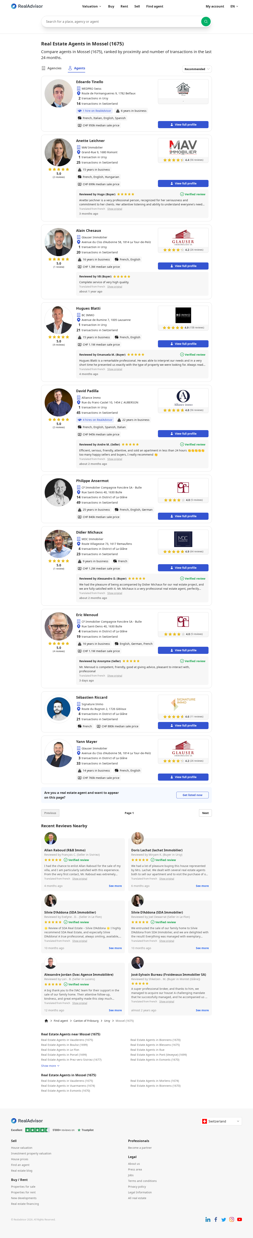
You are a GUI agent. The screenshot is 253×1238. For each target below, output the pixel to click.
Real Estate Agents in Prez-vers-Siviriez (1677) (71, 1059)
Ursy (107, 1021)
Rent (124, 6)
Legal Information (140, 1192)
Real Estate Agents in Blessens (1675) (155, 1045)
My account (215, 6)
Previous (50, 813)
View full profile (185, 124)
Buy (111, 6)
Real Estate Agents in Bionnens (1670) (155, 1040)
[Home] (46, 1021)
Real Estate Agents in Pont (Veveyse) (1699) (158, 1055)
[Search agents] (206, 21)
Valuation (90, 6)
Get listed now (192, 795)
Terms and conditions (142, 1181)
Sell (137, 6)
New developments (24, 1198)
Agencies (54, 68)
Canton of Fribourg (86, 1021)
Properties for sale (23, 1186)
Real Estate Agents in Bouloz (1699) (64, 1045)
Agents (79, 68)
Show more (48, 1066)
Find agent (154, 6)
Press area (135, 1169)
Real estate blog (21, 1170)
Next (205, 813)
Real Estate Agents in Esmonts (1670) (154, 1059)
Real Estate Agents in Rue (147, 1050)
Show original (114, 209)
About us (134, 1164)
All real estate (137, 1198)
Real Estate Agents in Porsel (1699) (64, 1055)
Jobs (131, 1175)
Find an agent (20, 1165)
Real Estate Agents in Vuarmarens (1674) (68, 1086)
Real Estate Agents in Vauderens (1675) (67, 1040)
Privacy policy (137, 1186)
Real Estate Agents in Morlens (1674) (154, 1081)
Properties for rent (23, 1192)
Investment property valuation (31, 1153)
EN (232, 6)
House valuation (21, 1148)
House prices (19, 1159)
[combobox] (126, 21)
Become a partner (140, 1148)
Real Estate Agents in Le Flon (60, 1050)
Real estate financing (25, 1204)
